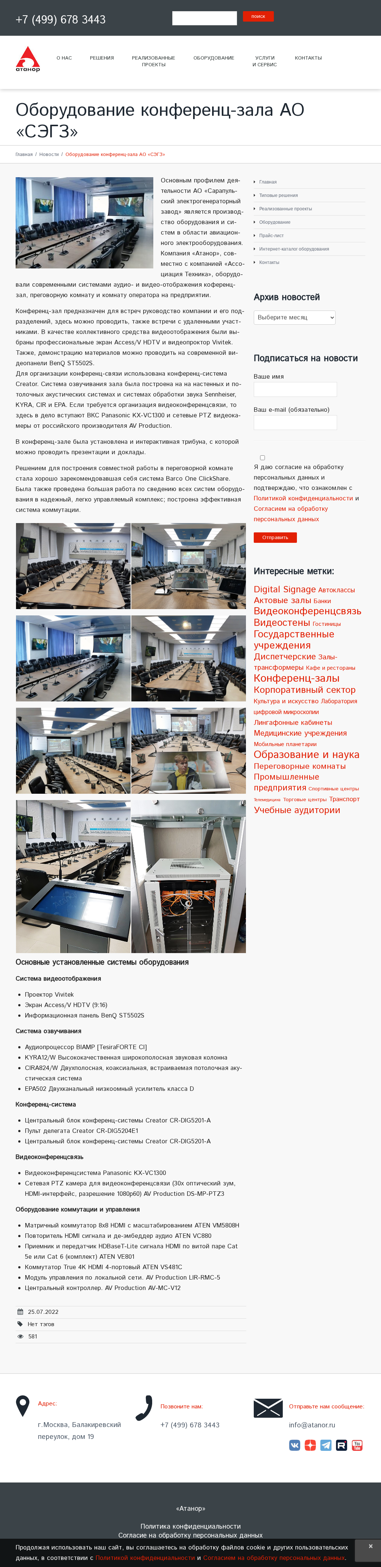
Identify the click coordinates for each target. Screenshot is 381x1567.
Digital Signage (285, 589)
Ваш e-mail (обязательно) (291, 409)
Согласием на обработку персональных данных (274, 1558)
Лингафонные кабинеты (293, 723)
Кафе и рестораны (330, 668)
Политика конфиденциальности (191, 1527)
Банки (322, 601)
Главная (24, 154)
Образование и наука (307, 754)
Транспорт (344, 799)
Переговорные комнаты (300, 766)
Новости (49, 154)
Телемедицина (267, 800)
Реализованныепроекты (153, 62)
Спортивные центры (333, 789)
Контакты (308, 58)
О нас (64, 58)
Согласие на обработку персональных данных (190, 1536)
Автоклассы (336, 590)
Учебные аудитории (297, 810)
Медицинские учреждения (300, 733)
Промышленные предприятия (286, 782)
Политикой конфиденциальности (303, 498)
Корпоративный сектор (305, 690)
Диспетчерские (285, 657)
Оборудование (213, 58)
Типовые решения (278, 195)
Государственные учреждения (294, 640)
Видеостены (282, 623)
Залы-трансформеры (295, 662)
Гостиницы (327, 624)
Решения (102, 58)
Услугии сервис (265, 62)
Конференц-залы (297, 679)
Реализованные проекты (285, 208)
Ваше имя (269, 376)
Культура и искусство (286, 701)
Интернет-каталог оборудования (294, 249)
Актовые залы (282, 601)
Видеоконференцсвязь (307, 611)
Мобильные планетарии (285, 744)
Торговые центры (305, 799)
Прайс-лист (271, 235)
